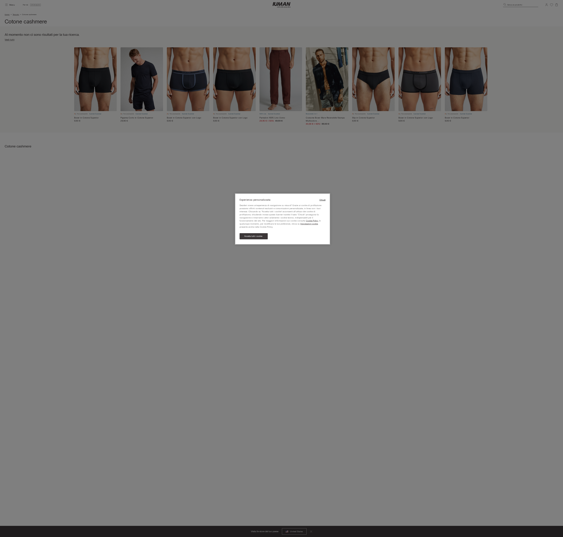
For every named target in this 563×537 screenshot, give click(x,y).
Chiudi (322, 200)
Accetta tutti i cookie (253, 236)
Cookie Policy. (312, 221)
